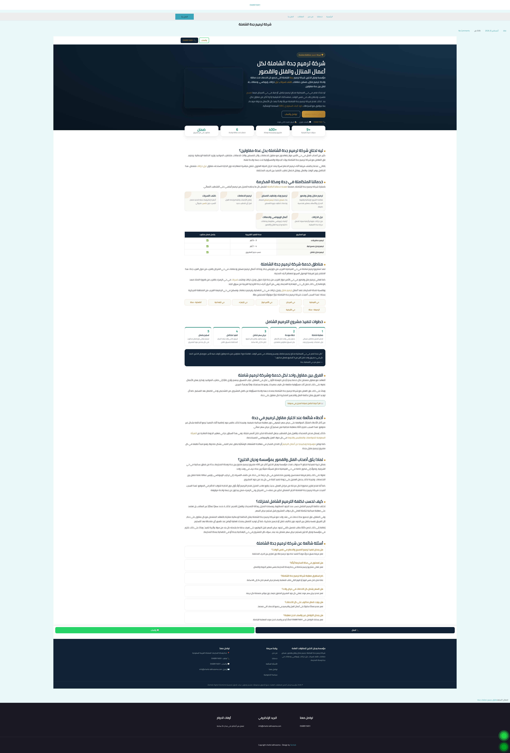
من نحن (310, 16)
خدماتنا (320, 16)
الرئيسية (329, 16)
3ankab (293, 745)
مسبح (249, 92)
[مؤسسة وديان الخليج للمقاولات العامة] (322, 40)
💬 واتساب (155, 630)
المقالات (301, 16)
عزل (277, 82)
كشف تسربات (286, 82)
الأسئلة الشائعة (271, 664)
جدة (291, 77)
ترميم (314, 54)
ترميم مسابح (269, 200)
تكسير (204, 203)
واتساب (204, 40)
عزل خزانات (202, 166)
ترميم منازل (286, 290)
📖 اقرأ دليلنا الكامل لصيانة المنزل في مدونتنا (305, 403)
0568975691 (318, 122)
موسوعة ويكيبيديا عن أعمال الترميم (299, 444)
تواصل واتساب (291, 114)
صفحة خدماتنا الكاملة (277, 187)
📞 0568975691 (189, 40)
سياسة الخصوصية (270, 674)
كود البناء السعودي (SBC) (290, 106)
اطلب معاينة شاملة (313, 114)
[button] (184, 17)
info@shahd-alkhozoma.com (210, 669)
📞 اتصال (355, 630)
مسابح (281, 200)
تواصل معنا (273, 669)
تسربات (234, 280)
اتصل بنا (291, 16)
